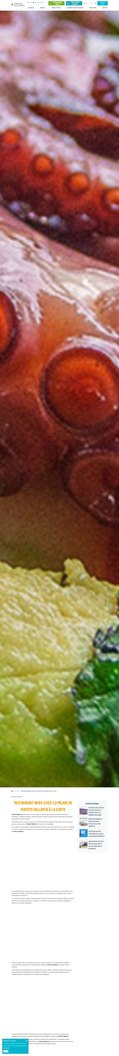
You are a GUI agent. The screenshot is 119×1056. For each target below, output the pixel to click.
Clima (38, 2)
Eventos (42, 8)
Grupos (105, 8)
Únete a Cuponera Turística (57, 3)
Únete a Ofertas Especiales (75, 3)
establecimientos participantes (23, 891)
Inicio (14, 791)
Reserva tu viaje (102, 3)
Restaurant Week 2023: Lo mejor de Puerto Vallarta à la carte (39, 791)
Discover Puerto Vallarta (75, 8)
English (85, 3)
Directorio (92, 8)
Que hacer (31, 8)
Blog (42, 2)
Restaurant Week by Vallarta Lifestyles (23, 822)
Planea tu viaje (56, 8)
